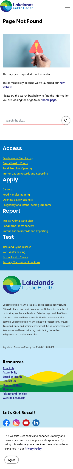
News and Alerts (12, 385)
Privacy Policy (33, 448)
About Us (8, 368)
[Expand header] (67, 6)
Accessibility (10, 372)
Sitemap (8, 389)
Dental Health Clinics (15, 163)
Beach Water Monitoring (18, 158)
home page (49, 100)
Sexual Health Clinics (15, 257)
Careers (7, 189)
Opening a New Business (18, 200)
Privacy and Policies (15, 394)
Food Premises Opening (17, 168)
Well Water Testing (14, 252)
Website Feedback (14, 398)
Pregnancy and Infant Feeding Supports (27, 205)
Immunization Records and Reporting (25, 173)
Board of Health (12, 377)
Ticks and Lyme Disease (17, 247)
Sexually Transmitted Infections (21, 262)
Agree (11, 460)
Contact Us (9, 381)
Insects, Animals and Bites (18, 221)
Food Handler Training (16, 194)
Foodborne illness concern (19, 226)
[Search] (65, 120)
